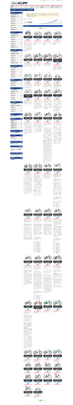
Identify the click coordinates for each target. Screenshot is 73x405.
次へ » (45, 400)
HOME (26, 18)
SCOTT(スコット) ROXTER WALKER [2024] (38, 307)
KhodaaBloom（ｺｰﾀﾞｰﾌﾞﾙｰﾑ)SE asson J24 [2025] (57, 60)
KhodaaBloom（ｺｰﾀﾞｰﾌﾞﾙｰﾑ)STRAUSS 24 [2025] (28, 95)
